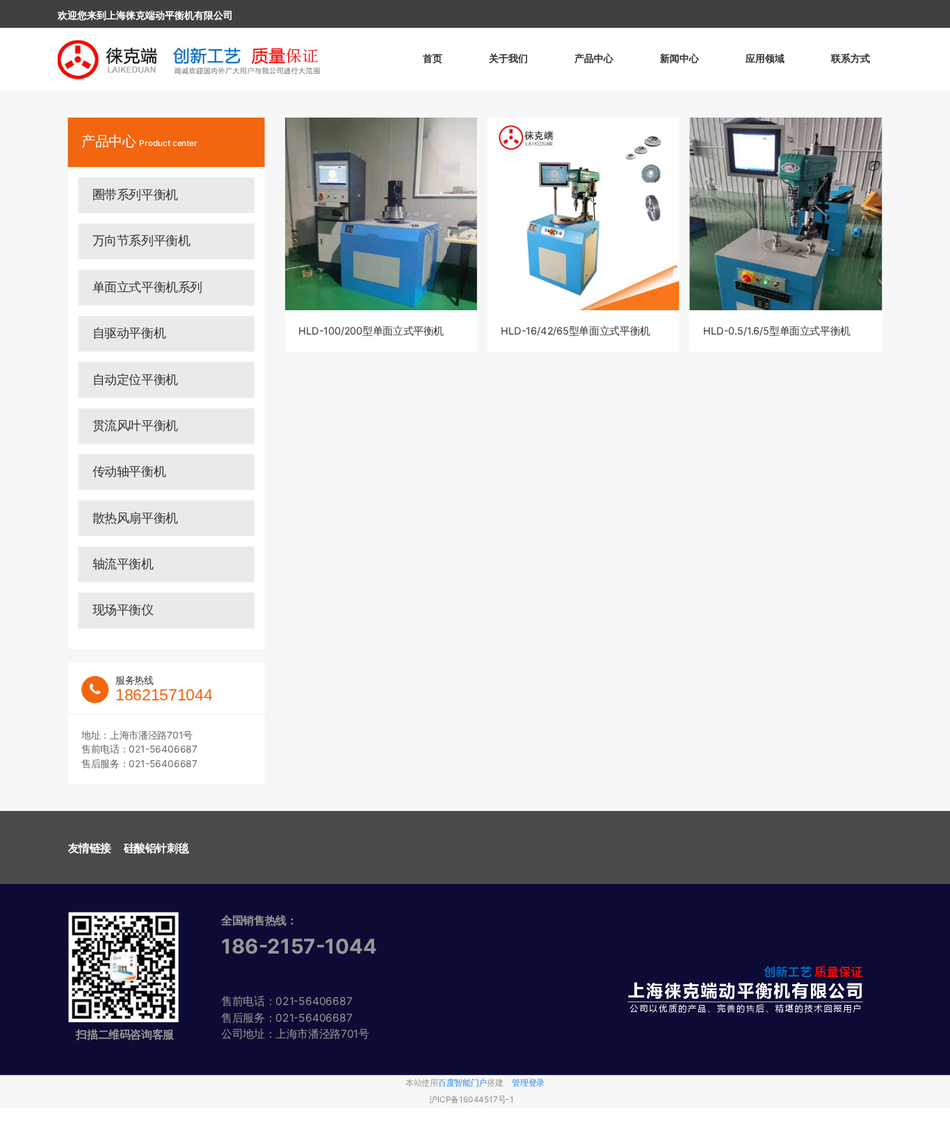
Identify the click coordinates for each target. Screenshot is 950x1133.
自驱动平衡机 (129, 333)
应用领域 (765, 58)
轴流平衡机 (123, 563)
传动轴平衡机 (129, 472)
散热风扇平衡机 (135, 517)
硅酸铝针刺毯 (156, 848)
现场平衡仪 (123, 610)
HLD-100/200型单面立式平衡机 (371, 331)
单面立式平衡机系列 (147, 287)
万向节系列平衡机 (141, 241)
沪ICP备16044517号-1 (471, 1099)
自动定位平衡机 (135, 379)
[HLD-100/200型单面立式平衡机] (381, 214)
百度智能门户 (462, 1083)
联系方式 (850, 58)
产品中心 (593, 58)
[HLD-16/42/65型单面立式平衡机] (583, 214)
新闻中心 (679, 58)
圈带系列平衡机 (135, 195)
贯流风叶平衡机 (135, 425)
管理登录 (528, 1083)
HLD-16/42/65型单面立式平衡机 (575, 331)
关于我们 (508, 58)
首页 (432, 58)
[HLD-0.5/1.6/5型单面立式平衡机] (786, 214)
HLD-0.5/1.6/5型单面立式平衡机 (777, 331)
